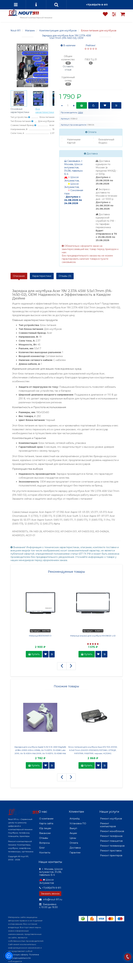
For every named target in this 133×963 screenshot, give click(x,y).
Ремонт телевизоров (112, 845)
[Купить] (81, 105)
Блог (42, 847)
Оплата (74, 842)
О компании (46, 818)
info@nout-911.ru (52, 899)
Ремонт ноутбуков (111, 818)
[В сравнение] (116, 105)
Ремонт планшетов (111, 840)
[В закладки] (105, 105)
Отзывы (43, 838)
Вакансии (45, 833)
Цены (73, 838)
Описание (19, 276)
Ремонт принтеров (111, 855)
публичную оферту (18, 954)
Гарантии (75, 852)
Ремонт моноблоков (112, 831)
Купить (35, 654)
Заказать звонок (50, 893)
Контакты (44, 852)
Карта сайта (46, 823)
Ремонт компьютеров (108, 825)
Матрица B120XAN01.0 (40, 635)
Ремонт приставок (111, 850)
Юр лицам (45, 828)
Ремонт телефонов (111, 836)
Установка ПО (78, 823)
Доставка (75, 847)
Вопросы (44, 842)
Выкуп (73, 828)
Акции (73, 833)
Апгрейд (75, 818)
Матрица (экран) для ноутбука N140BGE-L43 (92, 635)
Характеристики (41, 276)
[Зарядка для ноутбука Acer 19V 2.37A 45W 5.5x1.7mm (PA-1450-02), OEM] (19, 98)
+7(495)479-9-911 (97, 4)
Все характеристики (44, 111)
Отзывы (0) (65, 276)
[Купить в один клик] (93, 105)
